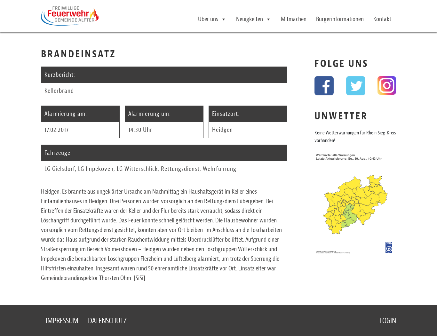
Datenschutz (107, 320)
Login (387, 320)
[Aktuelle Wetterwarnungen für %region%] (355, 205)
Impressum (62, 320)
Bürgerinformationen (340, 19)
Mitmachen (293, 19)
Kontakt (382, 19)
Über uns (208, 19)
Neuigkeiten (249, 19)
